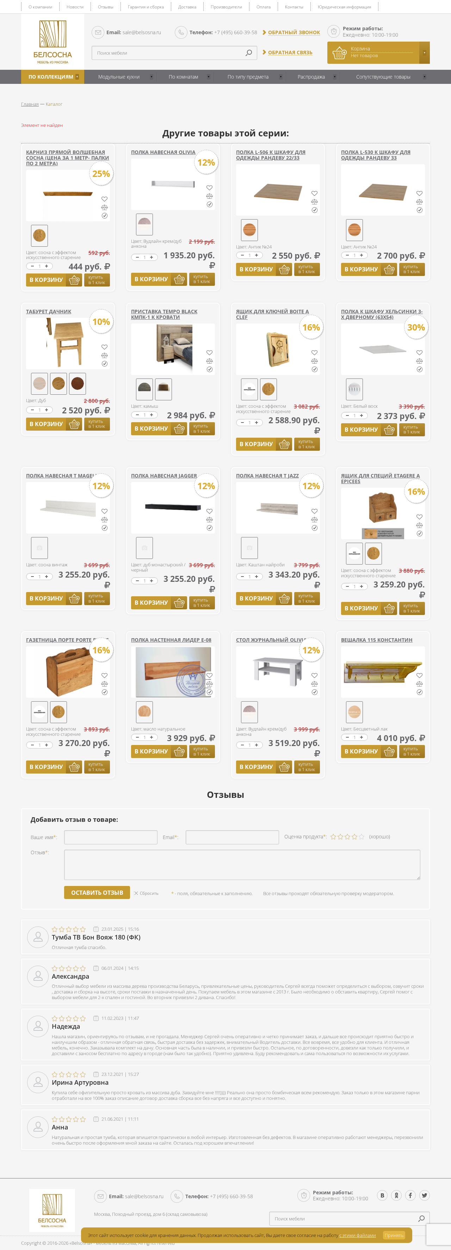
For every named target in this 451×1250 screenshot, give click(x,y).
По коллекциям (51, 76)
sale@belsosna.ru (133, 32)
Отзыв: (40, 852)
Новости (75, 7)
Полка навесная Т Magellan (65, 475)
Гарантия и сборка (146, 7)
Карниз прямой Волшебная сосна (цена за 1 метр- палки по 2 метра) (67, 158)
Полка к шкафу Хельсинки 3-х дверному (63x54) (382, 314)
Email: (170, 837)
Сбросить (149, 893)
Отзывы (105, 7)
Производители (226, 7)
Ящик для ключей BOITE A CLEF (272, 314)
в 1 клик (96, 279)
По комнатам (183, 76)
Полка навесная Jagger (164, 475)
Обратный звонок (294, 32)
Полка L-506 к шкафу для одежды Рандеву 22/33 (270, 155)
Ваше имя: (44, 837)
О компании (40, 7)
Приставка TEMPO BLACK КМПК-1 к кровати (164, 314)
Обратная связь (290, 52)
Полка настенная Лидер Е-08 (171, 639)
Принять (394, 1235)
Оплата (264, 7)
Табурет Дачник (48, 311)
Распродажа (311, 76)
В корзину (46, 280)
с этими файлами (357, 1235)
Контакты (294, 7)
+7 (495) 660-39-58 (223, 32)
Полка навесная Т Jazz (267, 475)
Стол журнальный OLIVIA (271, 639)
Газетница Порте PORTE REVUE (67, 639)
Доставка (187, 7)
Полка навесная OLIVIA (163, 152)
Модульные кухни (119, 76)
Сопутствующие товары (383, 76)
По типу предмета (248, 76)
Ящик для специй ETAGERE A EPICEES (380, 478)
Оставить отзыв (97, 893)
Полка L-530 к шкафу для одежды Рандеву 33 (375, 155)
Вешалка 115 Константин (377, 639)
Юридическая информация (344, 7)
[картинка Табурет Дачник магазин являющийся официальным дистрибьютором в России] (68, 343)
